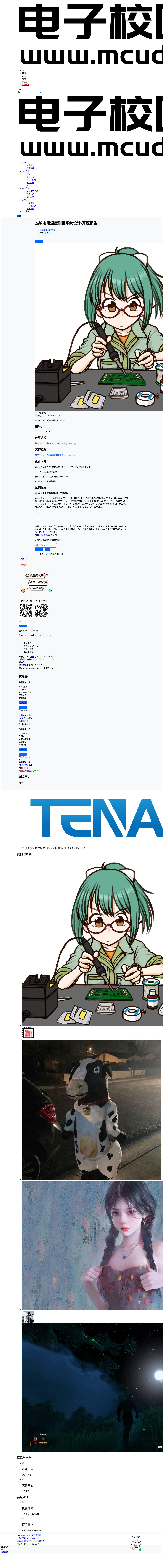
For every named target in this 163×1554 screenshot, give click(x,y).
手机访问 (25, 82)
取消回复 (39, 549)
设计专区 (25, 171)
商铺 (24, 73)
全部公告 (23, 559)
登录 (32, 657)
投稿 (19, 216)
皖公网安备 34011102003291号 (31, 1541)
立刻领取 (23, 703)
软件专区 (25, 200)
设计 (24, 70)
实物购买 (25, 163)
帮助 (24, 79)
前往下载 (39, 242)
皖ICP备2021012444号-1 (29, 1538)
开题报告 (43, 230)
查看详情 (23, 707)
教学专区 (25, 188)
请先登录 (31, 659)
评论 (25, 659)
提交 (47, 549)
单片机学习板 (25, 718)
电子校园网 (36, 1535)
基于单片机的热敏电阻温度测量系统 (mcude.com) (55, 443)
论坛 (24, 76)
